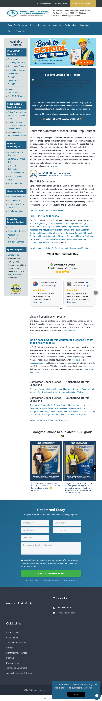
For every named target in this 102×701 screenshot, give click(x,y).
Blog (10, 31)
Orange (75, 408)
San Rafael (52, 392)
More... (55, 166)
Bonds (10, 227)
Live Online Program (17, 70)
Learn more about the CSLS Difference (46, 210)
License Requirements (40, 25)
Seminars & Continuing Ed (13, 145)
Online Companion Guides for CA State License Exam (16, 125)
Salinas (33, 392)
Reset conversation (51, 698)
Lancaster (87, 405)
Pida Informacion (15, 211)
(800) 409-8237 (14, 274)
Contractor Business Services (15, 220)
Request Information (51, 573)
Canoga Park (46, 405)
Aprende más (69, 330)
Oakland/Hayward (63, 389)
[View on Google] (35, 283)
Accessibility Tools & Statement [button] (21, 673)
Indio (79, 405)
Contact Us (20, 31)
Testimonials (70, 25)
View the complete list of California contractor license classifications (59, 248)
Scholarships (13, 255)
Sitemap (10, 658)
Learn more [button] (88, 688)
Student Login (45, 3)
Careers (10, 648)
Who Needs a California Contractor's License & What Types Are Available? (61, 341)
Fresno (41, 389)
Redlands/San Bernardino (62, 411)
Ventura (55, 414)
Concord (33, 389)
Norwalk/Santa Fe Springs (51, 408)
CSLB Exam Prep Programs (15, 52)
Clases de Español (15, 191)
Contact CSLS (13, 633)
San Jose (42, 392)
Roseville (76, 389)
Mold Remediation (16, 173)
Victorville (64, 414)
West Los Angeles (78, 414)
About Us (57, 25)
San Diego (89, 411)
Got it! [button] (76, 694)
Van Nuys (46, 414)
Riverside (79, 411)
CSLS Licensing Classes (44, 216)
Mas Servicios (14, 200)
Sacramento (87, 389)
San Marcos (35, 414)
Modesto (50, 389)
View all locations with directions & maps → (49, 420)
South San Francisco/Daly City (72, 392)
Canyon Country (61, 405)
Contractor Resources (16, 653)
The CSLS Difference (17, 96)
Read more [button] (37, 302)
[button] (30, 293)
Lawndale (34, 408)
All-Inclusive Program (17, 66)
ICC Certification (15, 183)
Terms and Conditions (16, 668)
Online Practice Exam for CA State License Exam (16, 115)
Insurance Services (16, 242)
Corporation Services (17, 231)
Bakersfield (34, 405)
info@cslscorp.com (66, 613)
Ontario (67, 408)
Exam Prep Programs (17, 25)
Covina (72, 405)
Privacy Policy (12, 663)
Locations (84, 25)
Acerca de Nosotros (16, 196)
